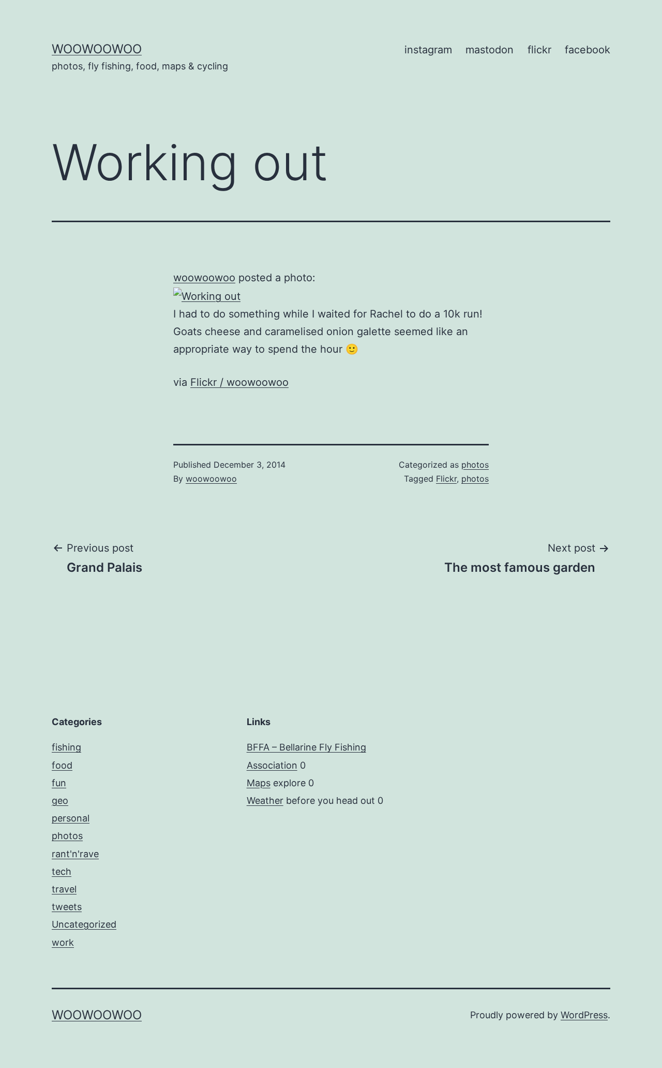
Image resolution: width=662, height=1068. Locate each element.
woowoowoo (97, 48)
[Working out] (206, 295)
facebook (587, 50)
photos (475, 464)
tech (61, 871)
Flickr (446, 478)
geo (60, 800)
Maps (258, 782)
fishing (66, 747)
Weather (265, 800)
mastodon (489, 50)
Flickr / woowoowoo (239, 382)
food (62, 765)
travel (64, 889)
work (63, 942)
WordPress (584, 1014)
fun (59, 782)
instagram (428, 50)
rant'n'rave (75, 853)
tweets (67, 906)
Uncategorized (84, 924)
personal (70, 818)
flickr (539, 50)
